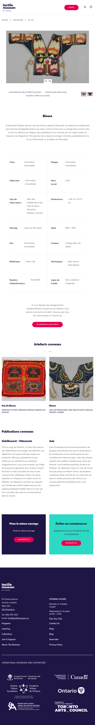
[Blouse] (71, 379)
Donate (71, 7)
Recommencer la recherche (47, 324)
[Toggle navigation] (85, 7)
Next (50, 351)
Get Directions (8, 610)
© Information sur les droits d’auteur (25, 92)
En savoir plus (23, 539)
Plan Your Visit (55, 619)
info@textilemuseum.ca (18, 618)
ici (61, 316)
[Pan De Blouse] (24, 379)
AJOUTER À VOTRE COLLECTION (37, 96)
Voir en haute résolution (56, 92)
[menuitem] (24, 624)
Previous (45, 351)
